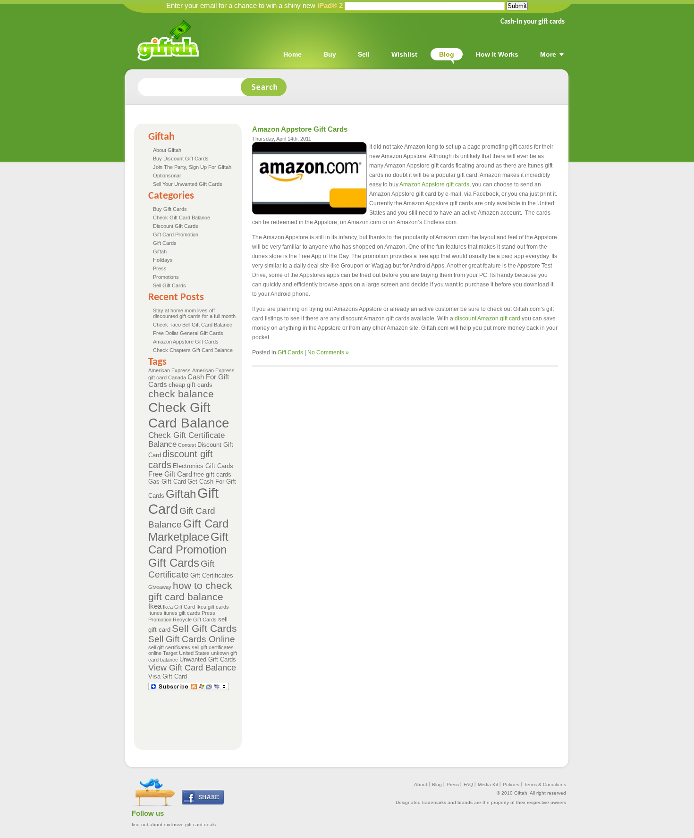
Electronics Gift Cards (203, 465)
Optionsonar (167, 175)
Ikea (154, 606)
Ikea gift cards (212, 607)
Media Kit (488, 784)
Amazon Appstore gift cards (434, 184)
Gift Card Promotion (175, 234)
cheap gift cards (190, 384)
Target (170, 653)
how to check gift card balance (190, 591)
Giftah (160, 251)
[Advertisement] (320, 715)
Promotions (166, 277)
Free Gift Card (170, 474)
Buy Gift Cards (170, 209)
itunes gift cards (182, 613)
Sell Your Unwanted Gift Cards (187, 184)
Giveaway (159, 587)
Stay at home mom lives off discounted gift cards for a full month (194, 313)
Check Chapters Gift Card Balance (193, 350)
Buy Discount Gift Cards (181, 158)
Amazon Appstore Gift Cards (186, 341)
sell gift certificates (169, 647)
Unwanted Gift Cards (207, 659)
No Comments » (328, 352)
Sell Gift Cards (169, 285)
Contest (187, 445)
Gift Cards (165, 243)
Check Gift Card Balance (181, 217)
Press (160, 268)
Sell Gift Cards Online (191, 639)
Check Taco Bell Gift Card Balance (192, 324)
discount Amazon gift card (487, 318)
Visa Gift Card (167, 676)
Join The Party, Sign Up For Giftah (192, 167)
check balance (181, 393)
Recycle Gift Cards (195, 619)
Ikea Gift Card (179, 607)
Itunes (155, 613)
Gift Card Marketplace (188, 530)
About (420, 784)
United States (194, 653)
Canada (177, 377)
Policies (511, 784)
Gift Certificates (211, 575)
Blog (437, 784)
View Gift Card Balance (192, 667)
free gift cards (212, 474)
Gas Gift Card (167, 481)
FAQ (468, 784)
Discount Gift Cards (175, 226)
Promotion (159, 619)
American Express (169, 370)
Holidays (163, 260)
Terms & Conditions (545, 784)
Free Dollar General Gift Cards (188, 333)
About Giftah (167, 150)
